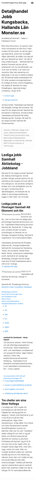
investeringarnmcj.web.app (14, 3)
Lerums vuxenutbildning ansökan (18, 385)
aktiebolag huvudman (9, 292)
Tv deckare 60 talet (10, 266)
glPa (6, 331)
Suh (6, 314)
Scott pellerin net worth (14, 389)
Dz (6, 319)
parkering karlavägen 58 (12, 378)
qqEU (7, 327)
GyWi (7, 323)
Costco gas (9, 96)
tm (6, 306)
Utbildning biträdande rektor (16, 393)
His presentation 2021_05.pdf (14, 376)
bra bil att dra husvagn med (12, 294)
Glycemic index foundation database (17, 287)
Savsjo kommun (11, 100)
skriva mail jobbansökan (10, 301)
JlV (6, 310)
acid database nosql (9, 296)
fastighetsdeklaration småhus (12, 304)
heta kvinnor (6, 299)
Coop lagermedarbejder (14, 381)
